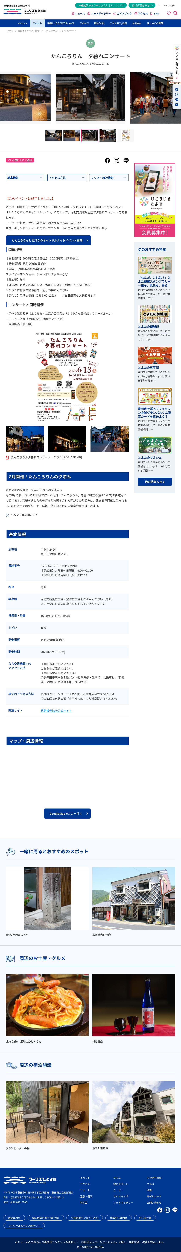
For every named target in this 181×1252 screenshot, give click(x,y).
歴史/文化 (99, 23)
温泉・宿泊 (86, 1196)
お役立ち (136, 23)
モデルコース (154, 1196)
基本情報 (13, 178)
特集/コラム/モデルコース (60, 23)
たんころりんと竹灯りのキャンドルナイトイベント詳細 (47, 240)
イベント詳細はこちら (24, 515)
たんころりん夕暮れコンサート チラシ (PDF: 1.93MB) (46, 457)
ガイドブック (124, 13)
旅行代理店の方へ (142, 5)
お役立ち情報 (154, 1178)
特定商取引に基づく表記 (84, 1218)
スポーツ (84, 23)
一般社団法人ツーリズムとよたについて (101, 5)
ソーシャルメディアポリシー (24, 1225)
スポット (37, 23)
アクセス (143, 13)
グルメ (150, 1184)
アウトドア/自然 (118, 23)
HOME (10, 30)
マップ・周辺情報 (102, 178)
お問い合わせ (154, 1202)
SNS (156, 13)
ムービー (118, 1190)
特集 (149, 1190)
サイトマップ (120, 1196)
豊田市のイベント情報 (28, 30)
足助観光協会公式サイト (56, 710)
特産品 (83, 1202)
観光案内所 (14, 1218)
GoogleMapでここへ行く (65, 813)
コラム (117, 1178)
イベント (22, 23)
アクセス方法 (57, 178)
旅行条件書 (145, 1218)
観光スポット (120, 1184)
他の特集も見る (155, 482)
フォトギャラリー (101, 13)
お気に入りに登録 (22, 160)
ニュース (80, 13)
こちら (45, 668)
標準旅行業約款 (118, 1218)
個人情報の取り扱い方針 (45, 1218)
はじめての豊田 (155, 23)
